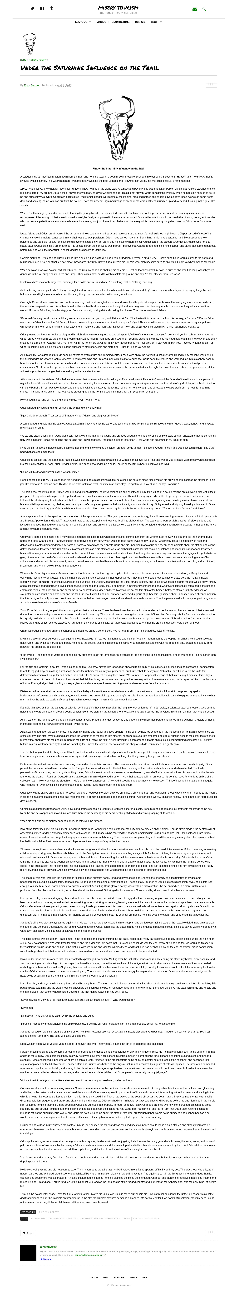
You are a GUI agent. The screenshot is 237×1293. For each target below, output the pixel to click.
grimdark (86, 1219)
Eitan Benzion (32, 85)
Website (47, 1259)
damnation (72, 1219)
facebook (45, 8)
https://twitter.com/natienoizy (89, 1255)
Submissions (120, 21)
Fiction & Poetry (49, 1212)
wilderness (152, 1219)
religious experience (107, 1219)
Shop (154, 21)
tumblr (55, 8)
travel (126, 1219)
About (101, 21)
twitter (36, 8)
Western (138, 1219)
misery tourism (118, 7)
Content (81, 21)
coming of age (55, 1219)
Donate (140, 21)
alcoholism (38, 1219)
